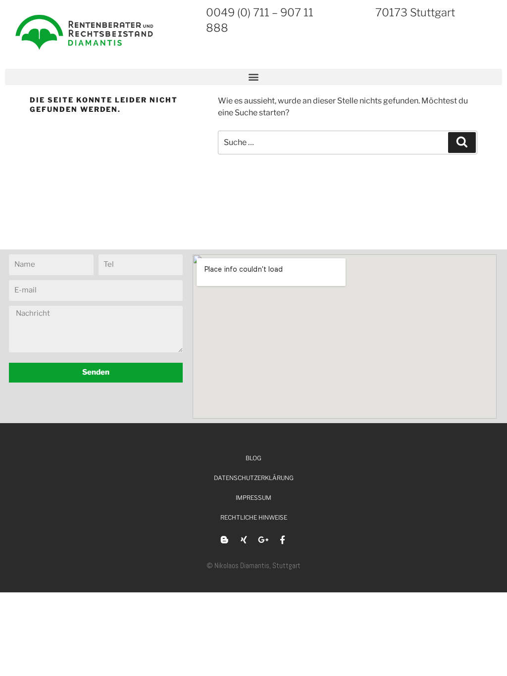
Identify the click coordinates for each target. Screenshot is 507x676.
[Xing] (244, 539)
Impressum (253, 497)
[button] (253, 77)
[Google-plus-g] (263, 539)
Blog (253, 458)
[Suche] (462, 142)
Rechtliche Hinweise (253, 517)
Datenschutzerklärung (254, 478)
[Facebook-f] (282, 539)
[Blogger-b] (224, 539)
